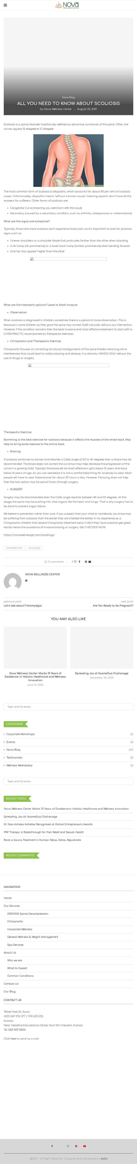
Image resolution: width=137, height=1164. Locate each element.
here (13, 1038)
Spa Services (15, 945)
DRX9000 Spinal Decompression (27, 913)
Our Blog (10, 991)
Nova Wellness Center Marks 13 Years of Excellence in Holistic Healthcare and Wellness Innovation (35, 677)
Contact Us (11, 983)
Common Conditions (20, 976)
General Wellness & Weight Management (32, 937)
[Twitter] (60, 1146)
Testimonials (69, 757)
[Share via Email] (89, 561)
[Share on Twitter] (82, 561)
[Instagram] (68, 1146)
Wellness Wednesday (69, 765)
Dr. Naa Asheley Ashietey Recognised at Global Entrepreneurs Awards (48, 824)
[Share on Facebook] (79, 561)
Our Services (12, 906)
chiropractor (14, 548)
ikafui (104, 1158)
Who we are (14, 960)
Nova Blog (69, 749)
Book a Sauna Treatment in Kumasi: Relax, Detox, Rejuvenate (42, 840)
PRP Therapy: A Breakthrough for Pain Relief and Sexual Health (44, 832)
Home (7, 898)
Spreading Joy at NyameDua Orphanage (101, 673)
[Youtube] (84, 1146)
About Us (10, 952)
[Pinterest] (76, 1146)
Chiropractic (15, 921)
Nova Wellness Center (58, 109)
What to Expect (17, 968)
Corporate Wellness (19, 929)
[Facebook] (52, 1146)
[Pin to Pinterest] (86, 561)
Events (69, 742)
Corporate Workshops (69, 734)
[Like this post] (75, 561)
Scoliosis (34, 548)
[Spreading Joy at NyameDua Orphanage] (101, 647)
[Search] (131, 5)
